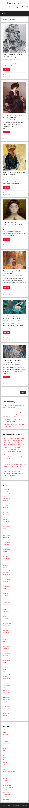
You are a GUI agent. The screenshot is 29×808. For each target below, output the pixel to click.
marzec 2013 (6, 593)
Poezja (4, 769)
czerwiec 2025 (6, 521)
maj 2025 (5, 523)
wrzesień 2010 (6, 653)
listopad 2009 (6, 676)
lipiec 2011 (5, 630)
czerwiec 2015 (6, 558)
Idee (4, 746)
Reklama (5, 776)
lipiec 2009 (5, 683)
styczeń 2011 (6, 644)
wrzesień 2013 (6, 579)
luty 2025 (5, 530)
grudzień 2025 (6, 507)
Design (4, 739)
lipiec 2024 (5, 547)
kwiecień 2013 (6, 591)
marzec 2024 (6, 554)
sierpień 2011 (6, 627)
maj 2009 (5, 688)
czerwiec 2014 (6, 570)
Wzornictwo (6, 799)
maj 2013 (5, 588)
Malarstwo (7, 292)
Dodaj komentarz (9, 76)
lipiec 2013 (5, 584)
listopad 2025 (6, 510)
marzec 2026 (6, 500)
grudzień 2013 (6, 574)
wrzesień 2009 (6, 678)
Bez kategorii (6, 734)
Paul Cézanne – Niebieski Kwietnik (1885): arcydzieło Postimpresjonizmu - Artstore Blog (14, 456)
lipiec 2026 (5, 491)
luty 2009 (5, 695)
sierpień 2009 (6, 681)
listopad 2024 (6, 537)
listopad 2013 (6, 577)
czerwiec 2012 (6, 607)
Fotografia (5, 741)
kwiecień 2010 (6, 664)
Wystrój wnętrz (6, 794)
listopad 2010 (6, 648)
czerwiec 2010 (6, 660)
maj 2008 (5, 715)
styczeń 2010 (6, 671)
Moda (4, 760)
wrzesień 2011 (6, 625)
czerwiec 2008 (6, 713)
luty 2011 (5, 641)
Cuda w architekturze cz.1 (13, 468)
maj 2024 (5, 551)
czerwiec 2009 (6, 685)
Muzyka (5, 762)
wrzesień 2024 (6, 542)
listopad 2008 (6, 701)
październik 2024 (7, 540)
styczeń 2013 (6, 595)
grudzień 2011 (6, 621)
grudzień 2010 (6, 646)
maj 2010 (5, 662)
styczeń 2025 (6, 533)
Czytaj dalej (6, 69)
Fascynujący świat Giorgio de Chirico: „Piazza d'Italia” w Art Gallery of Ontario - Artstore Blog (15, 466)
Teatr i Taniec (6, 790)
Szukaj (4, 389)
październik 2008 (7, 704)
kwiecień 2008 (6, 718)
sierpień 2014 (6, 565)
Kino (4, 750)
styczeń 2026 (6, 505)
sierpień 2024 (6, 544)
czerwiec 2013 (6, 586)
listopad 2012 (6, 600)
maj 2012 (5, 609)
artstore (19, 59)
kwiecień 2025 (6, 526)
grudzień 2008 (6, 699)
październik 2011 (7, 623)
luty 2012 (5, 616)
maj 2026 (5, 496)
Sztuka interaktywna (8, 787)
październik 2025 (7, 512)
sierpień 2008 (6, 708)
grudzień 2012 (6, 597)
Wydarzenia (6, 792)
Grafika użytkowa (7, 743)
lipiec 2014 (5, 567)
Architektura (6, 729)
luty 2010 (5, 669)
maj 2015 (5, 560)
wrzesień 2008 (6, 706)
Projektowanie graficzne (9, 771)
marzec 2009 (6, 692)
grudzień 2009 (6, 674)
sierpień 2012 (6, 604)
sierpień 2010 (6, 655)
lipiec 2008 (5, 711)
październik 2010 (7, 651)
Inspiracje (5, 748)
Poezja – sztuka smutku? (10, 475)
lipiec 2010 (5, 658)
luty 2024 (5, 556)
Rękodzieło (5, 778)
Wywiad (5, 797)
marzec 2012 (6, 614)
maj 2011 (5, 634)
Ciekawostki (6, 736)
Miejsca (4, 757)
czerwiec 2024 (6, 549)
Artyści (6, 74)
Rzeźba (4, 783)
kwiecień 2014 (6, 572)
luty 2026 (5, 503)
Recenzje (5, 773)
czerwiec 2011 (6, 632)
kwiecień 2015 (6, 563)
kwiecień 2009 (6, 690)
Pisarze (4, 766)
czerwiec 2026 (6, 493)
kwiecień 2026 (6, 498)
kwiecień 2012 (6, 611)
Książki (4, 753)
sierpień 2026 (6, 489)
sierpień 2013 (6, 581)
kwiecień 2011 (6, 637)
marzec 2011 (6, 639)
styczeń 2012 (6, 618)
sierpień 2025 (6, 517)
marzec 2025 (6, 528)
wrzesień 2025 (6, 514)
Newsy (4, 764)
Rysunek (5, 780)
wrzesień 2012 (6, 602)
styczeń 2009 (6, 697)
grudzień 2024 (6, 535)
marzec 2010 (6, 667)
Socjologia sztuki (7, 785)
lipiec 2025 (5, 519)
